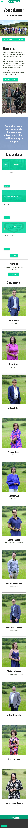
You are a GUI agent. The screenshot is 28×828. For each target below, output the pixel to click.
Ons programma (20, 39)
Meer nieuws (14, 255)
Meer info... (6, 822)
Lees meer (7, 186)
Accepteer (4, 825)
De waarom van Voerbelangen (10, 79)
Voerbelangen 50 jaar (8, 39)
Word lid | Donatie (13, 274)
